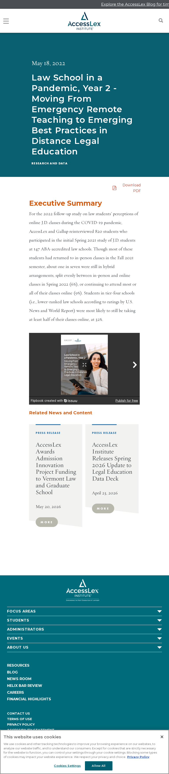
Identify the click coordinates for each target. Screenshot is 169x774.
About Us (18, 647)
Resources (18, 665)
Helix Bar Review (24, 686)
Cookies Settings (67, 765)
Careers (15, 692)
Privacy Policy (21, 724)
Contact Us (18, 713)
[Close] (162, 737)
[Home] (84, 21)
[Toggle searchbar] (159, 20)
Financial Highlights (29, 699)
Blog (12, 672)
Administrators (25, 629)
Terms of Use (19, 719)
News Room (19, 679)
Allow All (98, 765)
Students (18, 620)
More (46, 522)
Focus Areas (21, 611)
